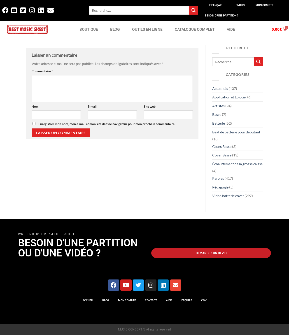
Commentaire (42, 71)
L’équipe (186, 300)
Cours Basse (221, 146)
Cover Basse (221, 155)
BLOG (115, 29)
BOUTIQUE (88, 29)
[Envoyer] (193, 10)
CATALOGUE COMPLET (194, 29)
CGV (204, 300)
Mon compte (264, 5)
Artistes (218, 106)
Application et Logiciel (229, 97)
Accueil (87, 300)
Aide (169, 300)
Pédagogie (220, 187)
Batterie (218, 123)
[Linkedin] (163, 285)
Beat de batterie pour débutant (236, 132)
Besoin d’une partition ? (221, 15)
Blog (105, 300)
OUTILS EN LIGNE (147, 29)
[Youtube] (126, 285)
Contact (151, 300)
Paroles (218, 178)
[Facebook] (113, 285)
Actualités (220, 88)
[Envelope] (175, 285)
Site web (150, 106)
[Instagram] (150, 285)
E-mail (92, 106)
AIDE (231, 29)
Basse (216, 114)
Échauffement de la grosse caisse (237, 164)
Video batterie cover (228, 195)
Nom (35, 106)
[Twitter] (138, 285)
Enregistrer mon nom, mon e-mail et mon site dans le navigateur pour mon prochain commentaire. (106, 124)
